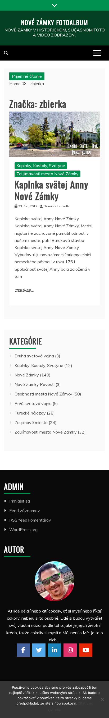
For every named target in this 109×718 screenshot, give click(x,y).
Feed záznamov (24, 510)
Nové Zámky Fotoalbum (54, 22)
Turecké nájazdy (30, 413)
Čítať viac (85, 703)
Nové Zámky (27, 375)
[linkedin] (54, 650)
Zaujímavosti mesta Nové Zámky (47, 173)
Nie (58, 710)
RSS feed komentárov (30, 520)
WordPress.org (23, 529)
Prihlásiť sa (19, 501)
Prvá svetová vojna (33, 403)
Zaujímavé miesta (31, 422)
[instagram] (70, 650)
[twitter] (39, 650)
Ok (50, 710)
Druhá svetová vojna (34, 355)
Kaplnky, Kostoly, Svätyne (40, 165)
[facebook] (23, 650)
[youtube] (85, 650)
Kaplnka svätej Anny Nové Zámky (51, 189)
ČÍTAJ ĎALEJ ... (24, 291)
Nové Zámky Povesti (34, 384)
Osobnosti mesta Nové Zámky (43, 394)
